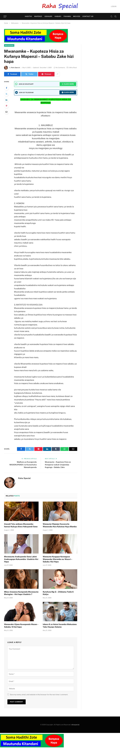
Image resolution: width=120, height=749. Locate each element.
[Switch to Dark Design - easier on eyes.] (111, 16)
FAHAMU (67, 16)
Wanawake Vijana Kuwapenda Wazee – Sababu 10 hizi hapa (21, 625)
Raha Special (15, 67)
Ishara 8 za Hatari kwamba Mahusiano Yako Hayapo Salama (60, 625)
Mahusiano (9, 45)
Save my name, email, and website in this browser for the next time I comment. (39, 695)
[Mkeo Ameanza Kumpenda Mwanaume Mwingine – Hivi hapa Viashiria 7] (21, 579)
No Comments (60, 67)
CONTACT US (87, 16)
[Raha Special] (60, 6)
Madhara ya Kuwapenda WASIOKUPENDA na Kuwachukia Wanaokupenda (23, 464)
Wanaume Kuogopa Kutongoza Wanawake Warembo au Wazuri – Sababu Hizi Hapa (57, 559)
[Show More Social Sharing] (57, 74)
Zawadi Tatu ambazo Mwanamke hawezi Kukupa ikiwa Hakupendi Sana (21, 525)
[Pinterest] (6, 105)
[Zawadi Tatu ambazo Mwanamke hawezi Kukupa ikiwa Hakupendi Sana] (21, 511)
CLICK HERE (69, 84)
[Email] (6, 111)
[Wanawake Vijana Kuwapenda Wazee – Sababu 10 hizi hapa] (21, 611)
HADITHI (28, 16)
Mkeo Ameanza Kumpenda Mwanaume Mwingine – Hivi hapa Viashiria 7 (21, 593)
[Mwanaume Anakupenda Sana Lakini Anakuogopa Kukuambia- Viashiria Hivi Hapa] (21, 544)
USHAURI (48, 16)
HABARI (58, 16)
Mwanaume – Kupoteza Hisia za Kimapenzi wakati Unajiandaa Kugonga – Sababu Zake (58, 464)
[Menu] (5, 16)
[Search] (115, 16)
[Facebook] (6, 88)
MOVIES (76, 16)
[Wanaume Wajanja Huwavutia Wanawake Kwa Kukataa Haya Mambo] (60, 511)
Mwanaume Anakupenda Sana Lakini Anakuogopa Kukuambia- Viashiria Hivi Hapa (21, 559)
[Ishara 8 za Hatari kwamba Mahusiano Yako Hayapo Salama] (60, 611)
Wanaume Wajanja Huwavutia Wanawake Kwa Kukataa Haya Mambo (60, 525)
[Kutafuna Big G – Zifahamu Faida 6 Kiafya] (60, 579)
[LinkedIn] (6, 99)
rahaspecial (75, 725)
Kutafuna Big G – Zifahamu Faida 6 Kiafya (58, 593)
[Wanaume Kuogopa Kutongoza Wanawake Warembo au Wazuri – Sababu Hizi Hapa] (60, 544)
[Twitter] (6, 94)
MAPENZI (38, 16)
